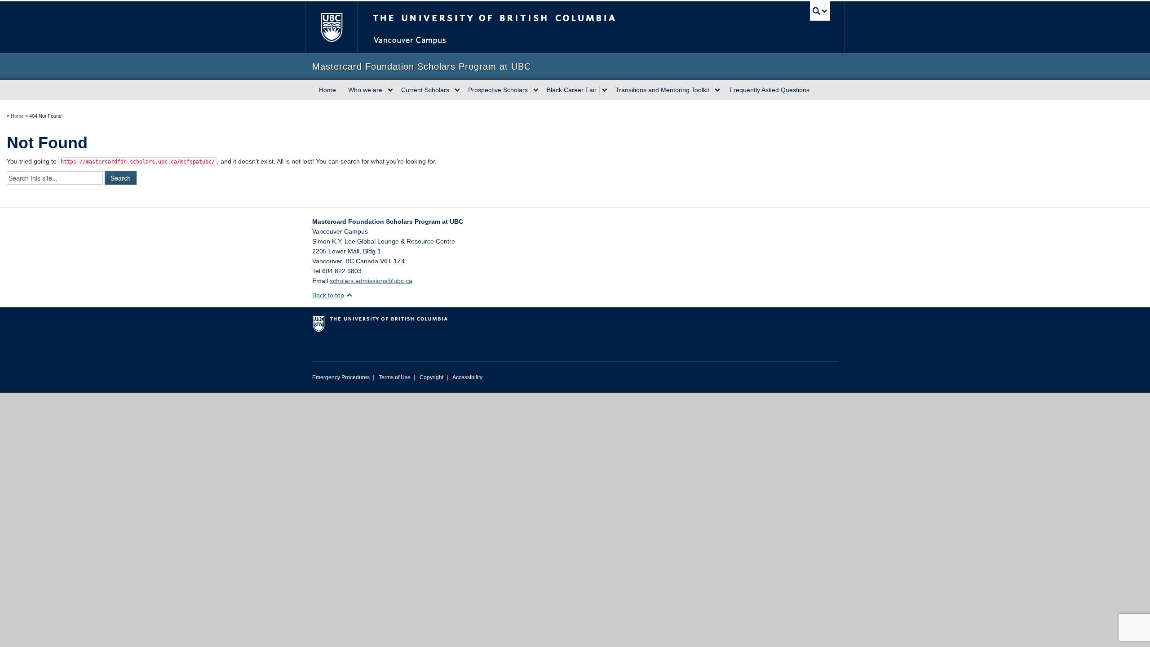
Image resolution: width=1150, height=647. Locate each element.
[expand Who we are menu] (390, 90)
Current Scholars (425, 89)
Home (327, 89)
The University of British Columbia (331, 27)
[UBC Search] (820, 11)
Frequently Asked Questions (769, 89)
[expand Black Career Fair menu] (604, 90)
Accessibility (467, 377)
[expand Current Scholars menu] (457, 90)
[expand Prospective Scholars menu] (536, 90)
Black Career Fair (572, 89)
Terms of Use (395, 377)
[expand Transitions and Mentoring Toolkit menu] (717, 90)
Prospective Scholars (498, 89)
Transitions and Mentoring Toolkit (662, 89)
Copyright (431, 377)
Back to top (329, 295)
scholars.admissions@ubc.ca (371, 280)
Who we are (365, 89)
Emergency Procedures (341, 377)
